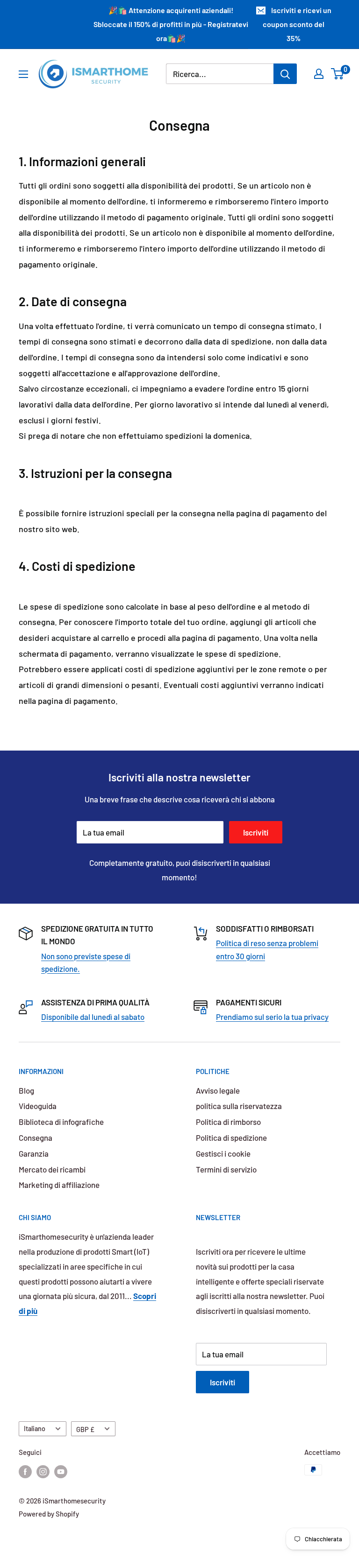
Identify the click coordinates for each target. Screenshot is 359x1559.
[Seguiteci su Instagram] (43, 1471)
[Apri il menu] (23, 74)
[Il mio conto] (318, 74)
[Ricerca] (285, 73)
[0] (338, 73)
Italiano (34, 1429)
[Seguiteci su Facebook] (25, 1471)
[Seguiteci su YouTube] (60, 1471)
